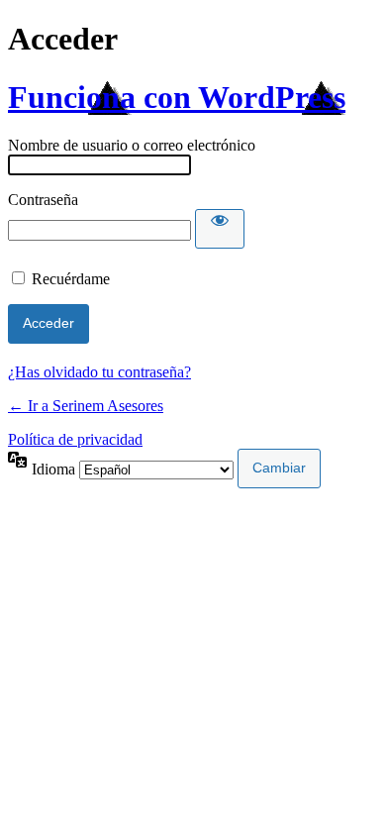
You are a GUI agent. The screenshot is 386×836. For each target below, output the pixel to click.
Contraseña (43, 199)
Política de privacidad (75, 439)
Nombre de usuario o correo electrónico (131, 145)
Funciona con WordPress (176, 97)
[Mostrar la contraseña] (219, 229)
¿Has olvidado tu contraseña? (99, 372)
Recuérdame (71, 278)
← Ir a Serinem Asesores (85, 405)
